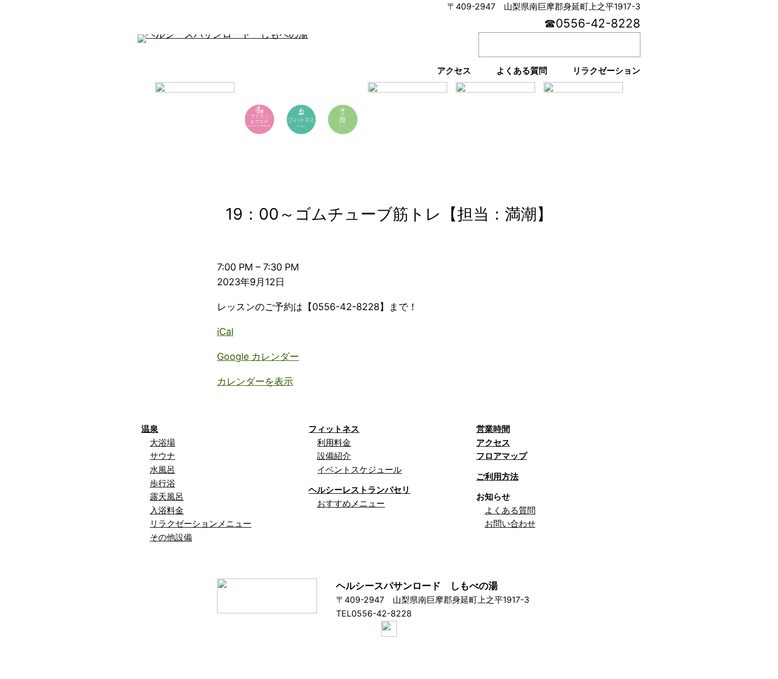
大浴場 (162, 442)
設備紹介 (334, 455)
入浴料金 (167, 510)
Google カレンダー (258, 356)
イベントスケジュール (359, 469)
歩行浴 (162, 483)
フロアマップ (501, 455)
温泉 (149, 428)
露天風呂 (167, 496)
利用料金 (334, 442)
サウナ (162, 455)
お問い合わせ (510, 523)
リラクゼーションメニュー (200, 523)
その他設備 (171, 537)
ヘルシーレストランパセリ (359, 489)
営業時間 (493, 428)
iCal (225, 331)
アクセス (493, 442)
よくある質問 (510, 510)
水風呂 (162, 469)
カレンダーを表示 (255, 381)
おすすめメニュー (351, 503)
